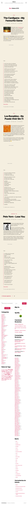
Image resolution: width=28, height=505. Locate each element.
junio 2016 (16, 358)
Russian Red (10, 378)
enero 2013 (16, 374)
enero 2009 (16, 424)
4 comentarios (20, 23)
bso (8, 370)
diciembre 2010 (17, 399)
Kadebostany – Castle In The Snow (20, 330)
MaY (16, 461)
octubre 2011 (17, 389)
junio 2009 (16, 419)
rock (8, 106)
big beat (2, 315)
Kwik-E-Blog (18, 456)
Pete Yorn (13, 289)
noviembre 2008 (17, 426)
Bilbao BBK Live (3, 370)
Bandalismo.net (18, 444)
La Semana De (3, 341)
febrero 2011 (17, 397)
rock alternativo (3, 357)
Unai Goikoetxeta (18, 475)
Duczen (17, 449)
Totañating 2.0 (18, 473)
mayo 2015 (16, 363)
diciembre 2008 (17, 425)
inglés (7, 106)
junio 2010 (16, 406)
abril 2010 (16, 408)
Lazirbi (17, 458)
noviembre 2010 (17, 400)
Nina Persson (20, 27)
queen (11, 376)
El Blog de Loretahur (19, 451)
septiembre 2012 (17, 378)
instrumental (3, 375)
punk (2, 352)
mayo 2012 (16, 382)
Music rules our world (19, 465)
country (2, 323)
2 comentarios (20, 219)
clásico (2, 322)
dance (2, 324)
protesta (2, 351)
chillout (2, 321)
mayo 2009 (16, 420)
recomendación (8, 377)
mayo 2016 (16, 359)
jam (2, 339)
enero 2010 (16, 411)
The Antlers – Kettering (18, 332)
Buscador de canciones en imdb (20, 486)
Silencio (14, 1)
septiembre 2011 (17, 390)
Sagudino (17, 470)
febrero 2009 (17, 423)
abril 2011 (16, 395)
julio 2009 (16, 418)
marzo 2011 (16, 396)
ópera (2, 347)
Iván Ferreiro (6, 375)
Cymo (17, 448)
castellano (5, 207)
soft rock (2, 360)
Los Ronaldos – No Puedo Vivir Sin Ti (14, 117)
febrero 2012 (17, 385)
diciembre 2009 (17, 412)
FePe (16, 453)
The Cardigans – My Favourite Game (14, 19)
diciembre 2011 (17, 387)
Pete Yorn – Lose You (14, 216)
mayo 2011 (16, 394)
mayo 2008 (16, 433)
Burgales (17, 446)
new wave (3, 345)
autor (5, 289)
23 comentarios (20, 121)
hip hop (2, 337)
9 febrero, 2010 (14, 23)
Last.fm (17, 491)
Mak (16, 460)
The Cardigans (12, 106)
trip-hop (2, 363)
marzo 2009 (17, 422)
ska (2, 359)
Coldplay (11, 371)
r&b (2, 353)
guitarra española (4, 335)
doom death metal (4, 325)
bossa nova (3, 317)
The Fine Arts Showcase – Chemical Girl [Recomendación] (19, 340)
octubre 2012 (17, 377)
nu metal (2, 346)
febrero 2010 (17, 410)
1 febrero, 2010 (14, 219)
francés (2, 373)
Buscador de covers (19, 488)
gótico (2, 333)
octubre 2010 (17, 401)
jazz (2, 340)
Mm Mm (17, 463)
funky (2, 328)
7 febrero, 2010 (14, 121)
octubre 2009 (17, 414)
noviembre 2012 (17, 376)
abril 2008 (16, 434)
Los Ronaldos (11, 207)
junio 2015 (16, 362)
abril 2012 (16, 383)
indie (2, 338)
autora (11, 369)
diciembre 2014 (17, 364)
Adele (2, 369)
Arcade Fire (6, 369)
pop (2, 350)
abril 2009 (16, 421)
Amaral (4, 369)
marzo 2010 (17, 409)
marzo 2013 (16, 372)
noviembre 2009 (17, 413)
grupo (5, 106)
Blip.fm (17, 484)
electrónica (3, 326)
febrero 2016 (17, 361)
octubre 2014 (17, 366)
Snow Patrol (2, 379)
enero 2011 (16, 398)
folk (2, 327)
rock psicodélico (4, 358)
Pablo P (17, 468)
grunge (2, 334)
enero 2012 (16, 386)
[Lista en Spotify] (21, 316)
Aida (16, 441)
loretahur (9, 23)
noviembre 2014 (17, 365)
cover (5, 372)
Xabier (17, 477)
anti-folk (2, 314)
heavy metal (3, 336)
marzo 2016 (16, 360)
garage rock (3, 329)
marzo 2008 (17, 435)
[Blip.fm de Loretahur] (21, 309)
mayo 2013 (16, 370)
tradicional (3, 362)
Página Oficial (5, 104)
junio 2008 (16, 432)
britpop (7, 370)
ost (16, 213)
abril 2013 (16, 371)
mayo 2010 (16, 407)
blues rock (3, 316)
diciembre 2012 (17, 375)
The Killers (10, 379)
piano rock (3, 349)
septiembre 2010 (17, 402)
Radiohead (4, 377)
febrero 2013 (17, 373)
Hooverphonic (2, 374)
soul (2, 361)
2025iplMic (16, 343)
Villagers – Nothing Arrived (19, 324)
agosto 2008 (17, 430)
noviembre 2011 (17, 388)
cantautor (13, 213)
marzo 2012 (16, 384)
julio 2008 (16, 431)
